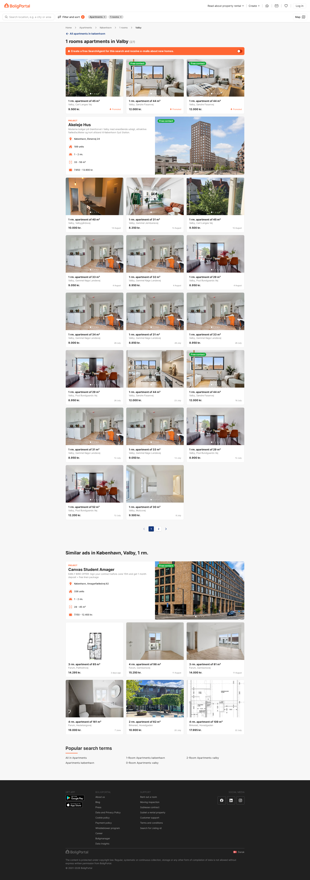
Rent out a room (148, 797)
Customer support (149, 817)
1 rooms (123, 27)
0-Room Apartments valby (142, 762)
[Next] (166, 528)
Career (99, 833)
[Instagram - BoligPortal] (240, 800)
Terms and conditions (151, 822)
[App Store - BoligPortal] (74, 805)
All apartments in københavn (87, 33)
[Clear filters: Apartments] (104, 17)
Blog (97, 802)
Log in (299, 5)
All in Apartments (76, 757)
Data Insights (102, 843)
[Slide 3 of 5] (94, 94)
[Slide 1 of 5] (91, 94)
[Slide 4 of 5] (96, 94)
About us (100, 797)
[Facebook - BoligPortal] (222, 800)
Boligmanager (102, 838)
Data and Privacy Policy (108, 812)
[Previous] (144, 528)
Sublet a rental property (152, 812)
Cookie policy (102, 817)
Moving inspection (149, 802)
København (106, 27)
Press (98, 807)
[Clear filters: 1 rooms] (121, 17)
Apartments (85, 27)
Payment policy (103, 822)
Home (69, 27)
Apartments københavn (80, 762)
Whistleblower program (107, 828)
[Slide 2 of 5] (92, 94)
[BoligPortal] (17, 6)
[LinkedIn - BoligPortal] (231, 800)
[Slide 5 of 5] (98, 94)
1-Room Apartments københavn (145, 757)
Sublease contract (149, 807)
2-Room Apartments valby (202, 757)
